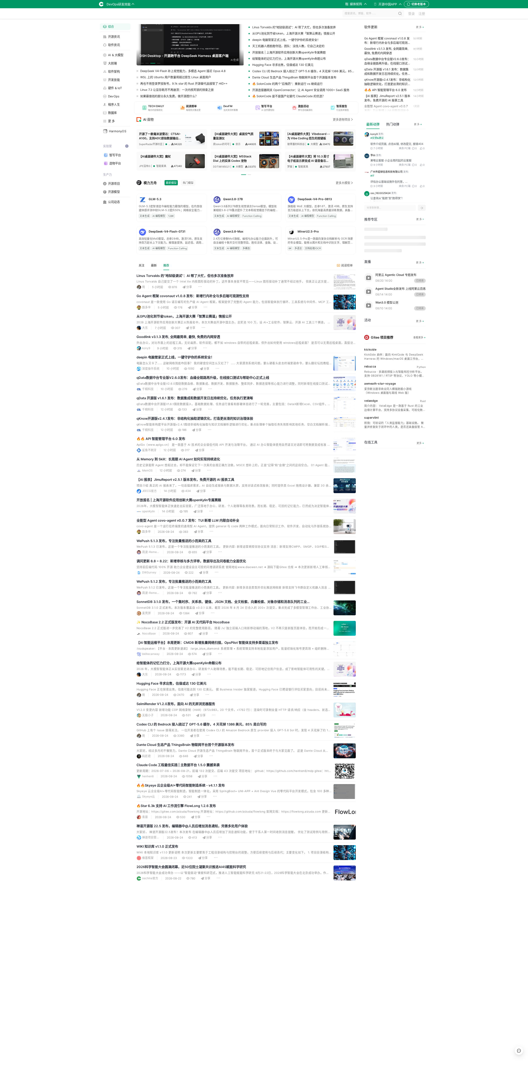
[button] (153, 108)
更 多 (418, 124)
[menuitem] (115, 26)
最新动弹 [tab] (373, 124)
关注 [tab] (141, 265)
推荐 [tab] (166, 265)
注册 (421, 14)
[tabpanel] (246, 588)
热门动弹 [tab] (392, 124)
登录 (411, 14)
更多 (420, 443)
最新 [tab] (154, 265)
